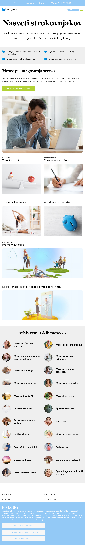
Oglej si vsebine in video (19, 88)
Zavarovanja (7, 494)
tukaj (41, 520)
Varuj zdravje (49, 494)
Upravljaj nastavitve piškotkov (23, 532)
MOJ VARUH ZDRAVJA (60, 3)
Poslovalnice (8, 499)
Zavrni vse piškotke (23, 539)
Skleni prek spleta (51, 499)
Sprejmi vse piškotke (23, 526)
